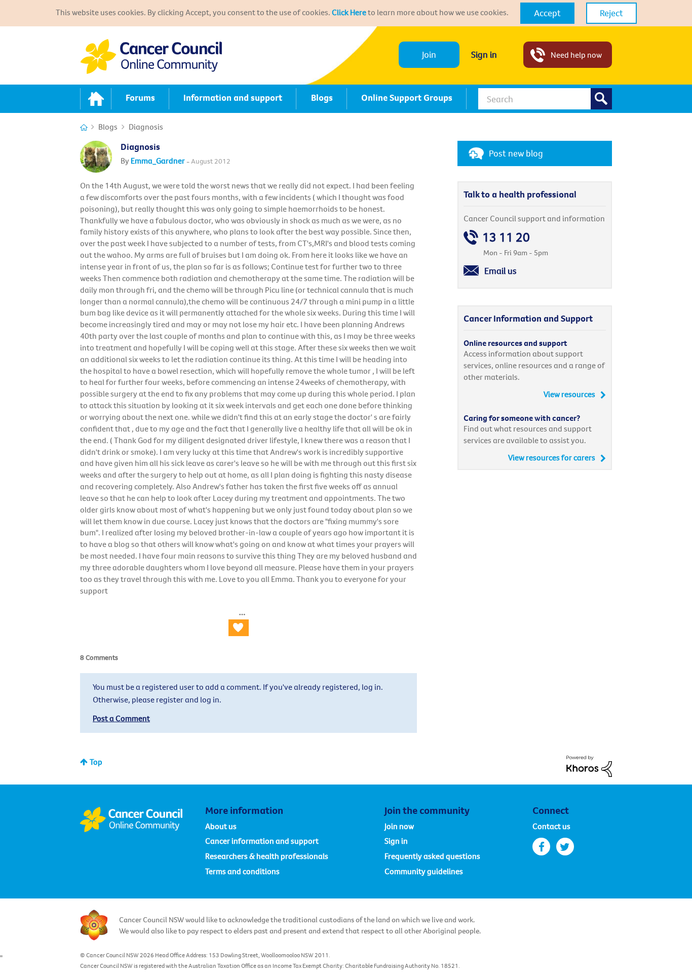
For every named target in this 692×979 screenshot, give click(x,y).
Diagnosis (140, 146)
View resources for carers (551, 457)
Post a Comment (121, 718)
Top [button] (96, 762)
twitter (565, 846)
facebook (541, 846)
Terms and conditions (242, 871)
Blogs (108, 127)
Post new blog (516, 153)
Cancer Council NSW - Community (151, 56)
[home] (95, 98)
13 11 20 (506, 237)
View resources (569, 394)
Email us (500, 271)
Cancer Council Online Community (142, 819)
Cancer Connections (84, 127)
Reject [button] (611, 13)
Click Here (349, 12)
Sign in (484, 54)
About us (221, 826)
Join (429, 54)
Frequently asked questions (432, 856)
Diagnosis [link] (146, 127)
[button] (547, 13)
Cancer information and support (262, 841)
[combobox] (545, 98)
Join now (399, 826)
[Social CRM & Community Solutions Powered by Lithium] (589, 765)
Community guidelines (424, 871)
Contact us (551, 826)
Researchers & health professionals (266, 856)
